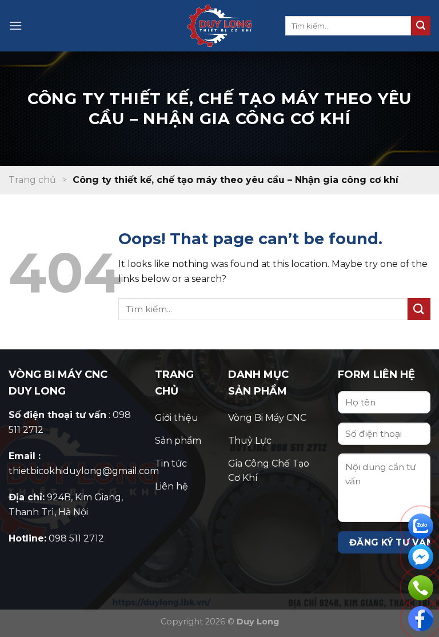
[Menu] (15, 25)
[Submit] (420, 25)
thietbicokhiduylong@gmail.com (84, 470)
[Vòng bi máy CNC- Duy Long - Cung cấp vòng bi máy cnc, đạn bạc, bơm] (219, 25)
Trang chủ (32, 179)
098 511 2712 (76, 538)
